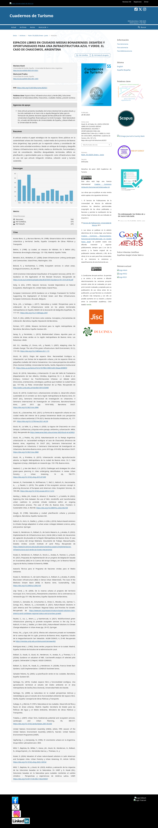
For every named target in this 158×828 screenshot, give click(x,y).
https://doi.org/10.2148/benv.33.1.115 (34, 351)
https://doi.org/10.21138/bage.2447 (34, 313)
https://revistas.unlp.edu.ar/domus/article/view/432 (36, 641)
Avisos (32, 27)
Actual (13, 27)
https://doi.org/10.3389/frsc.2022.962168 (52, 508)
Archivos (23, 27)
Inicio (15, 35)
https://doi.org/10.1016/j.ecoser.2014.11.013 (37, 491)
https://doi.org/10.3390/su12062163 (27, 585)
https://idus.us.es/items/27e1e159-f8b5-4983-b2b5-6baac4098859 (41, 368)
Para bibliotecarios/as (124, 51)
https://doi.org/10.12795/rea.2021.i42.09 (32, 421)
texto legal (86, 242)
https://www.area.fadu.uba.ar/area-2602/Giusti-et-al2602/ (52, 432)
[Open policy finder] (96, 316)
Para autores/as (122, 47)
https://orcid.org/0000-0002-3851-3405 (25, 79)
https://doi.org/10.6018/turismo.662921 (32, 88)
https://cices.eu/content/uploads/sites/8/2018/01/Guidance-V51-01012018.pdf (43, 280)
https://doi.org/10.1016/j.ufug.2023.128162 (29, 762)
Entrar (146, 2)
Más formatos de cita (90, 145)
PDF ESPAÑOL (83, 55)
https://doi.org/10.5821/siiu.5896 (26, 407)
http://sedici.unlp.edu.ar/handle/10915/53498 (31, 388)
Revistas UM (126, 2)
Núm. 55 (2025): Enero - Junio (38, 35)
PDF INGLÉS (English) (101, 55)
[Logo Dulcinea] (97, 331)
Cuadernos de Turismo (31, 15)
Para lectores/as (122, 44)
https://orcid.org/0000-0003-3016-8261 (25, 71)
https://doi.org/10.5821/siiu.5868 (26, 452)
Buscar (143, 27)
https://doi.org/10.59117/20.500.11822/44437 (30, 779)
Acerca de (43, 27)
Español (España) (123, 70)
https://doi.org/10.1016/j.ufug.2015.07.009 (29, 477)
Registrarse (137, 2)
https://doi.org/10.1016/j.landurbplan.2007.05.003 (32, 724)
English (120, 66)
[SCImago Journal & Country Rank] (130, 136)
